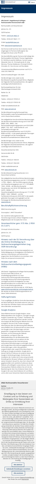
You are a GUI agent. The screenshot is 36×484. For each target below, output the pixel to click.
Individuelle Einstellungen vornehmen (18, 469)
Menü (33, 2)
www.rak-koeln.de (10, 109)
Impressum (25, 479)
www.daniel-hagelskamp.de (13, 46)
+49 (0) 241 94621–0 (13, 36)
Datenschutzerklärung (27, 477)
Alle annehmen (18, 473)
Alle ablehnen (18, 464)
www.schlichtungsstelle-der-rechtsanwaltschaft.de (17, 289)
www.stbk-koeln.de (11, 170)
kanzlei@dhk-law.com (12, 42)
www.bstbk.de (5, 202)
